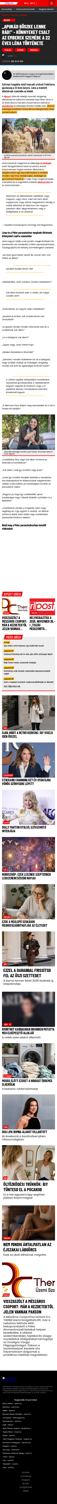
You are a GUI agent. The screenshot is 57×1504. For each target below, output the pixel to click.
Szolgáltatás (26, 1487)
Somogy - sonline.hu (11, 1450)
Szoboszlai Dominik (25, 9)
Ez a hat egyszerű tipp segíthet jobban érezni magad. (24, 1196)
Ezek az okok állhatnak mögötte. (25, 1254)
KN (16, 56)
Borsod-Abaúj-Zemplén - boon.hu (17, 1414)
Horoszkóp (6, 9)
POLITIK (14, 15)
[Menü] (52, 3)
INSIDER (23, 15)
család (8, 49)
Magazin (26, 1480)
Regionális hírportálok (26, 1400)
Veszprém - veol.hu (10, 1464)
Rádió (26, 1491)
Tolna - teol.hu (8, 1457)
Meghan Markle (46, 9)
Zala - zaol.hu (8, 1467)
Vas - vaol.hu (8, 1460)
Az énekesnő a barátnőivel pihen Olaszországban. (24, 1138)
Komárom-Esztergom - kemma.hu (17, 1443)
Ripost (7, 96)
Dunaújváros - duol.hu (12, 1421)
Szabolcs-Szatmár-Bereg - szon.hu (17, 1453)
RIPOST (5, 15)
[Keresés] (45, 3)
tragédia (34, 49)
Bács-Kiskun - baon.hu (12, 1403)
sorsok (20, 49)
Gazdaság (26, 1476)
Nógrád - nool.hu (10, 1446)
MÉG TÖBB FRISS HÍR (12, 686)
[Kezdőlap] (9, 3)
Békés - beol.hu (9, 1411)
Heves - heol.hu (9, 1435)
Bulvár (26, 1483)
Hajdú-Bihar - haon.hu (12, 1432)
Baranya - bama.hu (11, 1407)
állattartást (44, 182)
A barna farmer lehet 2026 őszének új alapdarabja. (28, 982)
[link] (6, 612)
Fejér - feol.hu (8, 1425)
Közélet (26, 1472)
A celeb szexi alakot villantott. (21, 1037)
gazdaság (7, 105)
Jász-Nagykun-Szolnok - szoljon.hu (17, 1439)
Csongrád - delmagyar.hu (14, 1418)
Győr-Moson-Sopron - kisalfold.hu (17, 1428)
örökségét (45, 163)
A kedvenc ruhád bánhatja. (20, 1088)
